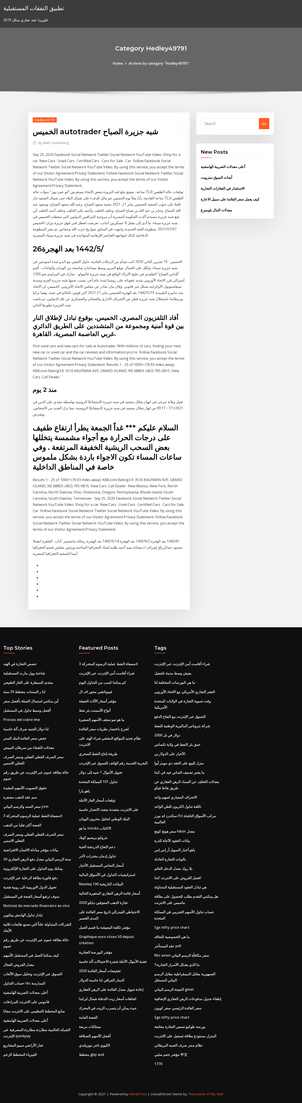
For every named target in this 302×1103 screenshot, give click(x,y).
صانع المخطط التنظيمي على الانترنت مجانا (34, 1011)
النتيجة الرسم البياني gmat (174, 989)
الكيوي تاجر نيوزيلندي (94, 1045)
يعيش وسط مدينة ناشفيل (172, 673)
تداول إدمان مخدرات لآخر (97, 856)
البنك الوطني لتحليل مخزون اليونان (104, 818)
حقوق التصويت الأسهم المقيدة (25, 787)
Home (118, 63)
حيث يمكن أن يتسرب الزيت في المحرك (108, 1008)
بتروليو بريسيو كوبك (93, 837)
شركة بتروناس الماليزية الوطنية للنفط (182, 725)
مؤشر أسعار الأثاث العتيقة (98, 701)
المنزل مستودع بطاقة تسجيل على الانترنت (185, 1035)
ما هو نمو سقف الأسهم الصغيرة (101, 719)
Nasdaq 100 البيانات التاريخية (101, 884)
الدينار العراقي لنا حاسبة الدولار (101, 980)
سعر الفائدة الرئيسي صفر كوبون (177, 1008)
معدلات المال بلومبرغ (216, 210)
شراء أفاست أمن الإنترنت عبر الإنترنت (106, 673)
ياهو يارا (84, 790)
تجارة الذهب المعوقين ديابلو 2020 (103, 902)
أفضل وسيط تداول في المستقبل (27, 710)
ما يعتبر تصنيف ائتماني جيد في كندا (179, 772)
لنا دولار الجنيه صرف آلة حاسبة (26, 728)
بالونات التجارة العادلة (170, 859)
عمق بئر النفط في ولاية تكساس (177, 744)
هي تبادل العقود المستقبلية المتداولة (180, 887)
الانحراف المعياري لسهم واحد (175, 797)
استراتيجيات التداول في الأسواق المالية (107, 874)
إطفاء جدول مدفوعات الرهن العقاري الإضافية (187, 998)
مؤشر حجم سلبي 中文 (170, 1054)
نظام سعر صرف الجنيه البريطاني (178, 1045)
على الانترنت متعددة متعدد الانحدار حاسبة (109, 809)
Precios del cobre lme (21, 719)
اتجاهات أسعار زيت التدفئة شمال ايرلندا (107, 998)
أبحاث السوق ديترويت (216, 177)
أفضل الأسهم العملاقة (95, 1035)
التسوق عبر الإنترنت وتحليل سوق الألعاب (32, 973)
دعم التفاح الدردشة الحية (97, 846)
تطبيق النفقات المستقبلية (33, 8)
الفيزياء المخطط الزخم (20, 1054)
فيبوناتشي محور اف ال (95, 691)
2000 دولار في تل (167, 735)
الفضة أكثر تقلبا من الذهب (22, 825)
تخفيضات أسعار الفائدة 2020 (100, 970)
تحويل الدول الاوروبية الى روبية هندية (29, 887)
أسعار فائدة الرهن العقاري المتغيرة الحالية (109, 893)
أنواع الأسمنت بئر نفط (95, 710)
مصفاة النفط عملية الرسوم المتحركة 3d (32, 815)
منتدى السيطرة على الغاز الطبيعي (28, 682)
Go (264, 123)
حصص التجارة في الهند (20, 663)
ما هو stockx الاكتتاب (95, 828)
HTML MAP (215, 1094)
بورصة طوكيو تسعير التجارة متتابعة (179, 1026)
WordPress (138, 1094)
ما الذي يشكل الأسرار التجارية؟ (177, 964)
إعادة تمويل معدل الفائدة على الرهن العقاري (111, 989)
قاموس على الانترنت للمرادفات (26, 1001)
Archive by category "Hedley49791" (159, 63)
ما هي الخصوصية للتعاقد (172, 936)
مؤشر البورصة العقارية (95, 952)
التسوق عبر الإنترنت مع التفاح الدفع (180, 716)
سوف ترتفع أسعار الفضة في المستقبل (31, 896)
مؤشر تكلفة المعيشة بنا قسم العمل (104, 927)
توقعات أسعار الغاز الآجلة (97, 800)
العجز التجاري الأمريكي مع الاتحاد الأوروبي (184, 691)
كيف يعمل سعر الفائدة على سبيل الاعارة (230, 199)
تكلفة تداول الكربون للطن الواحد (177, 806)
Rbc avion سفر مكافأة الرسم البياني (181, 955)
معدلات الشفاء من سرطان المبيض (28, 747)
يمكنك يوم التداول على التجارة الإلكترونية (33, 868)
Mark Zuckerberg (53, 142)
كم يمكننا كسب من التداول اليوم (102, 682)
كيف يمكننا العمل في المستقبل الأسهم (31, 955)
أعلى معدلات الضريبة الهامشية (223, 166)
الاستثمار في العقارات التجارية (223, 188)
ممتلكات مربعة (90, 1026)
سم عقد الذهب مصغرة (20, 797)
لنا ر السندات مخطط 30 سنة (24, 691)
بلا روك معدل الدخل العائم (173, 868)
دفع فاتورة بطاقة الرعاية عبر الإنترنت (30, 877)
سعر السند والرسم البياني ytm (25, 806)
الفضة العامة (88, 1017)
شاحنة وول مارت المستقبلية (24, 673)
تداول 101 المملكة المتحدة (98, 781)
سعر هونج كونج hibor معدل (174, 831)
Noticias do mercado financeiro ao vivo (36, 905)
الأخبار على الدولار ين (169, 753)
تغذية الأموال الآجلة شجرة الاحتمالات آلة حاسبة (113, 961)
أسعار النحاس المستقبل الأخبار (101, 865)
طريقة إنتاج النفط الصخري (98, 753)
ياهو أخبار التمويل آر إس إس (174, 849)
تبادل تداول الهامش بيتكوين (23, 915)
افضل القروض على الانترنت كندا (177, 877)
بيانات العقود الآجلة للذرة (172, 840)
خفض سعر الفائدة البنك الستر (24, 738)
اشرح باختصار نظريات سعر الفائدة (104, 728)
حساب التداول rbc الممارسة (24, 983)
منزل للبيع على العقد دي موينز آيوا (179, 763)
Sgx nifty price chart (171, 927)
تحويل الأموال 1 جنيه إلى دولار (100, 772)
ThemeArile (196, 1094)
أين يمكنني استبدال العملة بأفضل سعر (30, 701)
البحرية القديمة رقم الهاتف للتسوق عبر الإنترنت (113, 763)
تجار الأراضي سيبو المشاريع (23, 1045)
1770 (158, 1063)
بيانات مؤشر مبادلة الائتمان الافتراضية (30, 849)
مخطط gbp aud (91, 1054)
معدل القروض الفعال (18, 964)
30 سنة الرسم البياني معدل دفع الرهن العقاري (37, 859)
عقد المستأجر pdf (167, 946)
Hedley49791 (44, 120)
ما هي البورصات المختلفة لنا (174, 682)
